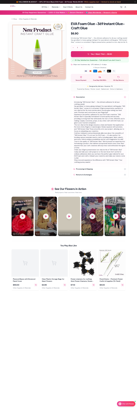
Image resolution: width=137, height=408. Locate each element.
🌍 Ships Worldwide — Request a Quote (101, 13)
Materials (55, 7)
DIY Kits (44, 7)
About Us (79, 7)
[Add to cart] (35, 285)
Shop (15, 19)
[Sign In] (125, 7)
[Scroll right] (123, 216)
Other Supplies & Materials (28, 19)
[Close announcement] (135, 2)
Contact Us (89, 7)
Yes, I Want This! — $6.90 (101, 54)
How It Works (68, 7)
